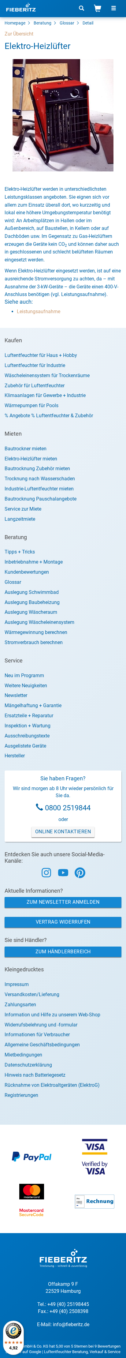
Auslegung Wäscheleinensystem (39, 622)
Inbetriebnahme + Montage (34, 562)
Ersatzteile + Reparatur (29, 715)
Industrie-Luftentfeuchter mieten (39, 489)
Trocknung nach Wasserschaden (40, 479)
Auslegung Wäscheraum (31, 612)
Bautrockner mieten (25, 449)
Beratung (42, 23)
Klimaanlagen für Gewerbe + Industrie (45, 395)
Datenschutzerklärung (28, 1065)
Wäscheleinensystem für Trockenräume (47, 375)
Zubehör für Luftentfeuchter (35, 385)
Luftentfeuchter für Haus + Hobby (41, 355)
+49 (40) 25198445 (68, 1304)
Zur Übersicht (19, 34)
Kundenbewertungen (27, 572)
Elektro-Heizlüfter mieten (31, 459)
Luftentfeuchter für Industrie (35, 365)
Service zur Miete (23, 509)
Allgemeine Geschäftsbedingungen (42, 1045)
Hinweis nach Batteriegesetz (35, 1075)
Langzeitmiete (20, 519)
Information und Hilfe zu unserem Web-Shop (52, 1015)
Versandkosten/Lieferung (32, 994)
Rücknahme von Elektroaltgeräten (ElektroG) (52, 1085)
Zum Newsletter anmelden (63, 902)
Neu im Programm (24, 675)
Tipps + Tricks (20, 552)
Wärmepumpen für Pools (31, 405)
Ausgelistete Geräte (25, 746)
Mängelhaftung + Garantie (33, 705)
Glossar (67, 23)
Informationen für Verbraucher (37, 1034)
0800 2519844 (68, 808)
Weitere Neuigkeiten (26, 685)
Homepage (15, 23)
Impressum (17, 984)
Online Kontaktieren (63, 832)
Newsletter (16, 695)
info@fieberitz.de (71, 1324)
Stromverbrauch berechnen (34, 642)
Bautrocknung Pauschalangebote (40, 499)
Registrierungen (21, 1095)
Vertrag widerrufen (63, 922)
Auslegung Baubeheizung (32, 602)
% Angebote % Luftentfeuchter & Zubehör (49, 415)
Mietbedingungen (23, 1055)
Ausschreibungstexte (27, 736)
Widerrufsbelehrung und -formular (41, 1025)
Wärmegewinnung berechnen (36, 632)
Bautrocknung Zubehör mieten (37, 468)
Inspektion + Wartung (27, 726)
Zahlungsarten (20, 1004)
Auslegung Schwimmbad (32, 592)
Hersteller (15, 756)
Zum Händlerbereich (63, 952)
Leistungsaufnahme (38, 311)
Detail (88, 23)
